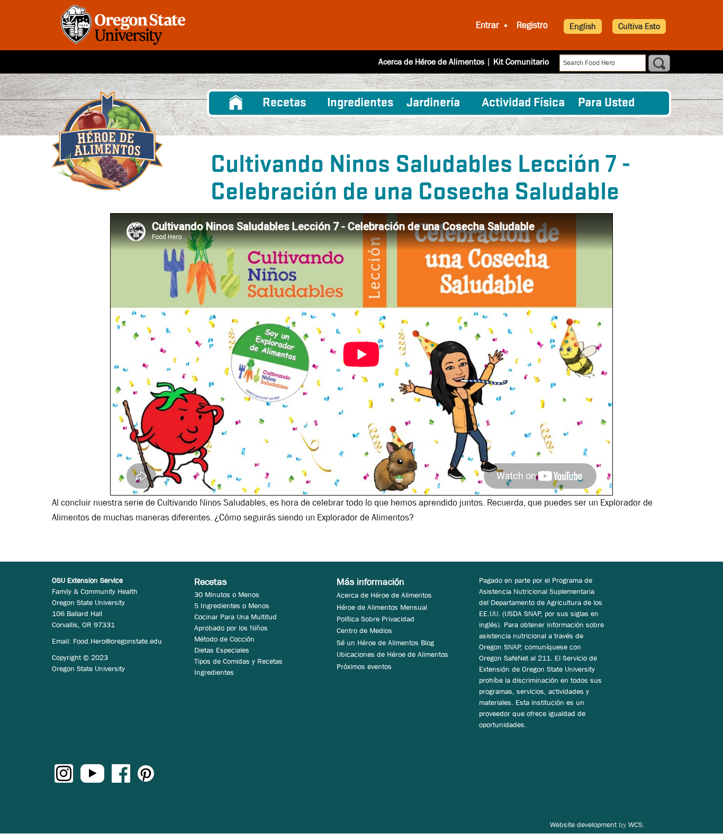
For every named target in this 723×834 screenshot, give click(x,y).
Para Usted (606, 103)
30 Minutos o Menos (226, 594)
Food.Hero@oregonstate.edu (117, 641)
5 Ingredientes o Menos (231, 605)
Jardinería (433, 103)
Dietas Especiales (221, 650)
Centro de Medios (364, 630)
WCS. (636, 824)
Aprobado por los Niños (231, 628)
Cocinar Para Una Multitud (235, 616)
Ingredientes (360, 103)
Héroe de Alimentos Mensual (382, 607)
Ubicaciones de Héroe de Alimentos (392, 654)
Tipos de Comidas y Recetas (238, 661)
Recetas (284, 103)
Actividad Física (523, 103)
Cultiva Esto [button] (639, 26)
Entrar (487, 25)
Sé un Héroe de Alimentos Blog (385, 642)
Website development (583, 824)
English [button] (583, 26)
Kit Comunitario (521, 61)
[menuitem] (236, 103)
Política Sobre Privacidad (375, 619)
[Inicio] (107, 141)
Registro (532, 25)
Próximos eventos (364, 666)
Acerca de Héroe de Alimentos (431, 61)
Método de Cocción (224, 639)
